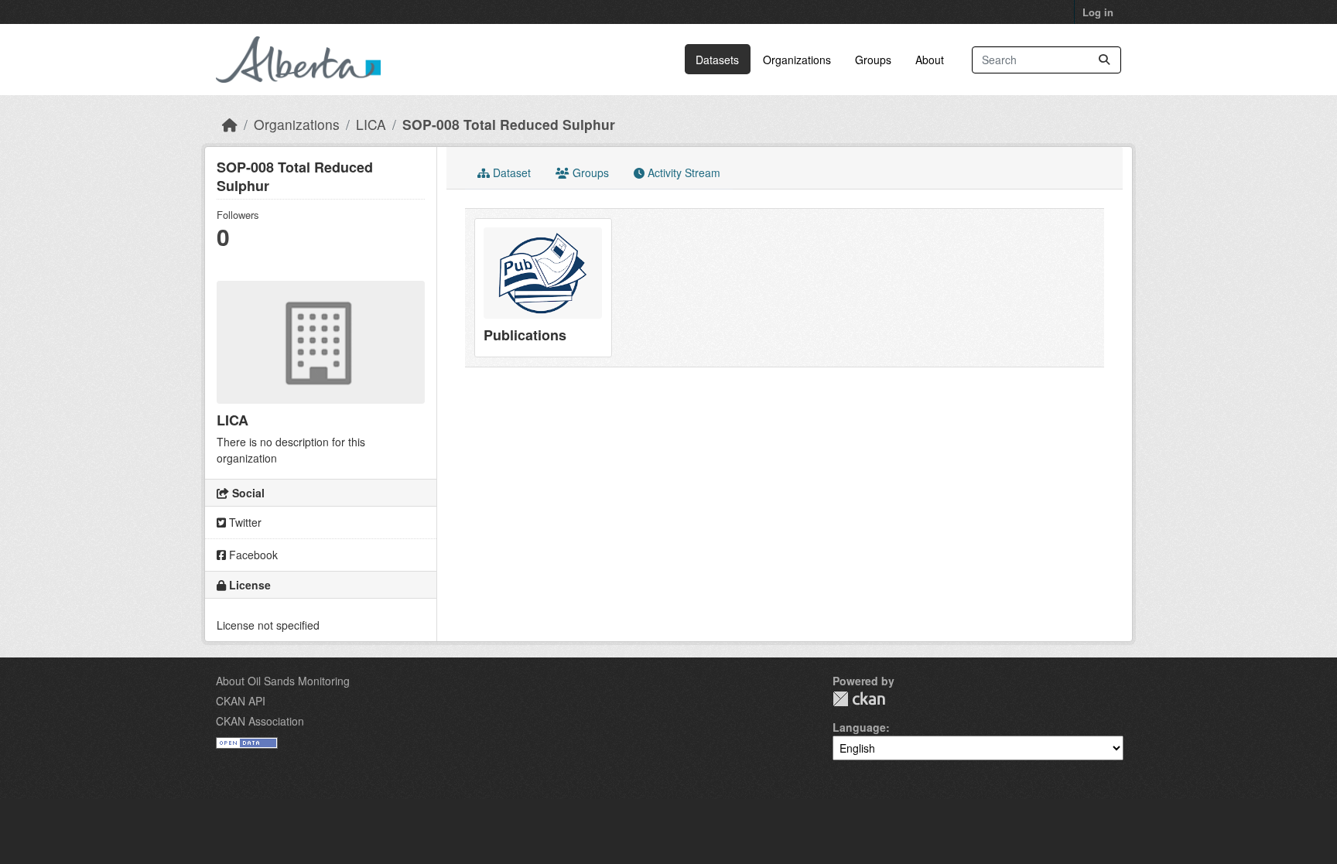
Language (859, 727)
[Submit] (1104, 59)
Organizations (797, 59)
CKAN (859, 699)
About (929, 59)
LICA (371, 124)
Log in (1097, 12)
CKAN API (240, 701)
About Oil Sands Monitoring (283, 680)
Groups (873, 59)
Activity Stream (682, 172)
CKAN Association (260, 721)
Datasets (717, 59)
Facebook (252, 554)
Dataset (510, 172)
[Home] (230, 124)
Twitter (244, 522)
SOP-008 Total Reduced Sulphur (508, 124)
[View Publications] (543, 287)
